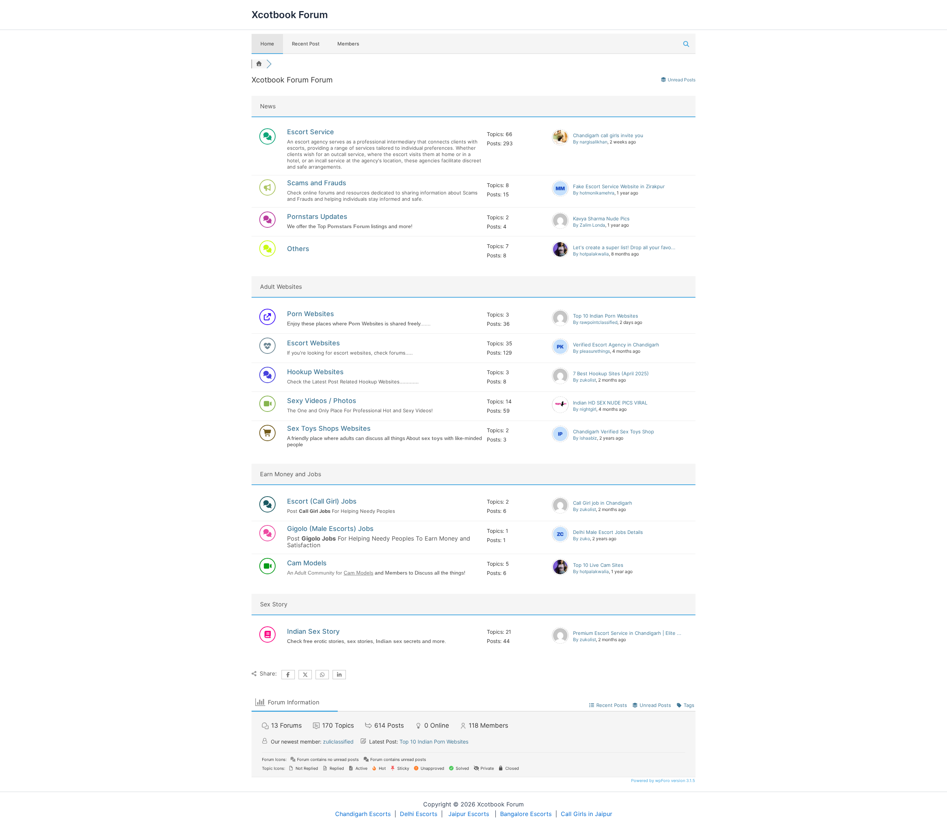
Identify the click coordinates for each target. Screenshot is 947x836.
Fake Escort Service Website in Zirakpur (619, 186)
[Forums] (259, 64)
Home (267, 44)
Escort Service (310, 132)
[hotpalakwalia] (560, 256)
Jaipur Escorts (468, 814)
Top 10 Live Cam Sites (598, 565)
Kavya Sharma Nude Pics (601, 218)
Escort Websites (313, 343)
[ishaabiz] (560, 440)
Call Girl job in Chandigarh (602, 503)
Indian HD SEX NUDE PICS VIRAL (610, 403)
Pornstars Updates (317, 216)
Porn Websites (310, 314)
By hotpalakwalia (591, 254)
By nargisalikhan (590, 142)
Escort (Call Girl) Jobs (322, 501)
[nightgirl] (560, 411)
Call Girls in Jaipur (586, 814)
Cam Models (307, 563)
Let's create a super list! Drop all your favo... (624, 247)
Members (348, 44)
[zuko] (560, 541)
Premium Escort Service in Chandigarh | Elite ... (627, 633)
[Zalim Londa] (560, 227)
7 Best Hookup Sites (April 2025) (611, 373)
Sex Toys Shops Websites (329, 428)
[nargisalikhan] (560, 144)
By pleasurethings (591, 351)
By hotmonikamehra (593, 193)
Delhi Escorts (418, 814)
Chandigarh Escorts (363, 814)
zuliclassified (338, 741)
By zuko (581, 538)
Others (298, 249)
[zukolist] (560, 382)
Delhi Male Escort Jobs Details (608, 532)
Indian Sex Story (313, 631)
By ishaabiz (585, 438)
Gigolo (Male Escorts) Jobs (330, 528)
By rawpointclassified (595, 322)
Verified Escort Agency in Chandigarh (616, 345)
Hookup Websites (315, 372)
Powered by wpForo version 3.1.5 (662, 780)
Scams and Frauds (316, 183)
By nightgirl (584, 409)
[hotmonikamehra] (560, 195)
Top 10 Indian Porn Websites (605, 316)
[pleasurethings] (560, 353)
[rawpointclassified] (560, 324)
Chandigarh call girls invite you (608, 135)
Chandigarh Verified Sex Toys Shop (613, 431)
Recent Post (306, 44)
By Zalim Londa (589, 225)
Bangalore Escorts (526, 814)
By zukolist (584, 380)
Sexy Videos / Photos (321, 401)
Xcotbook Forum (290, 14)
